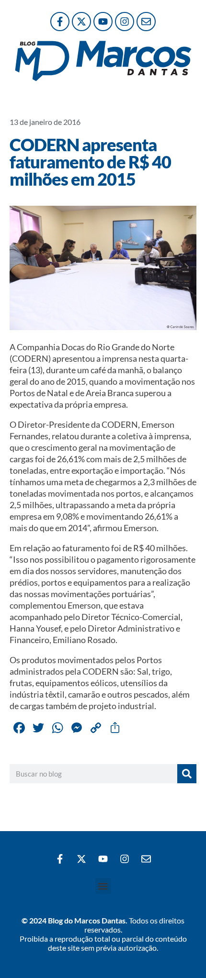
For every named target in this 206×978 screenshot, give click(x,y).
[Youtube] (103, 21)
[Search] (186, 773)
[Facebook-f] (59, 21)
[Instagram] (124, 21)
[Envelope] (146, 21)
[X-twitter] (81, 21)
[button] (103, 886)
